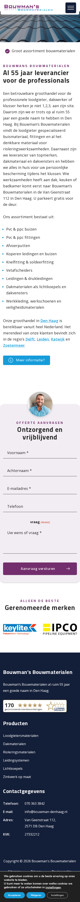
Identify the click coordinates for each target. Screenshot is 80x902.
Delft (30, 339)
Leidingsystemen (16, 760)
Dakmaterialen (14, 744)
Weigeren (36, 895)
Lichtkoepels (13, 768)
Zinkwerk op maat (17, 776)
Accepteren (14, 895)
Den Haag (49, 320)
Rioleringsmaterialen (19, 752)
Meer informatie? (30, 360)
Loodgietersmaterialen (20, 735)
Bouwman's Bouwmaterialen (54, 861)
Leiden (43, 339)
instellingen (53, 887)
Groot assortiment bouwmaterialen (43, 50)
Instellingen (57, 895)
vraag (40, 522)
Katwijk (58, 339)
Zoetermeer (14, 345)
